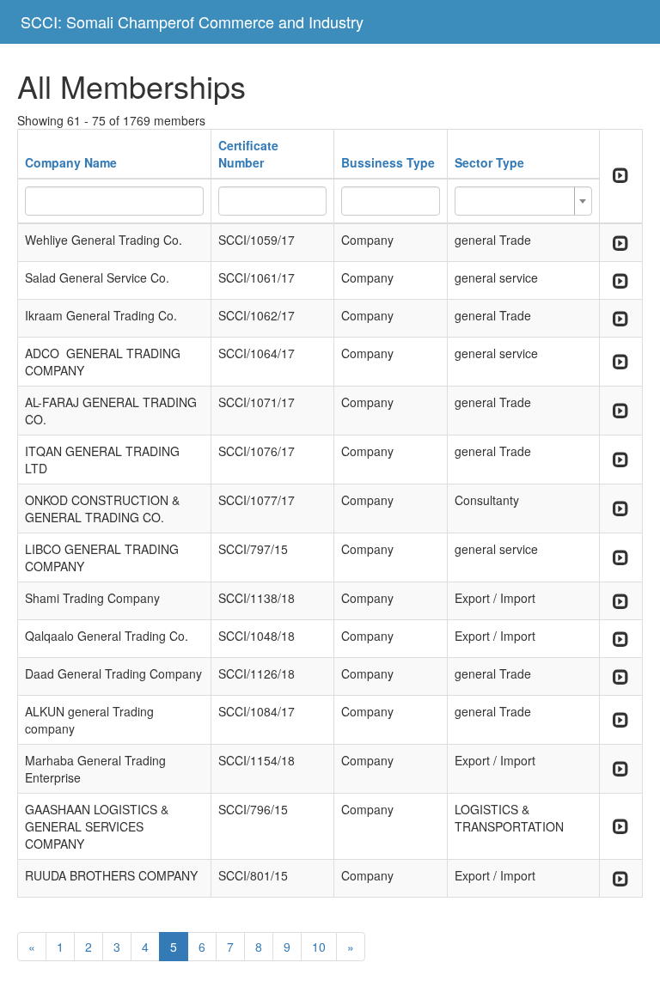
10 (319, 946)
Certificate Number (248, 154)
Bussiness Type (388, 162)
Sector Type (489, 162)
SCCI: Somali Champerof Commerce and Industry (192, 21)
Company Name (71, 162)
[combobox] (523, 201)
